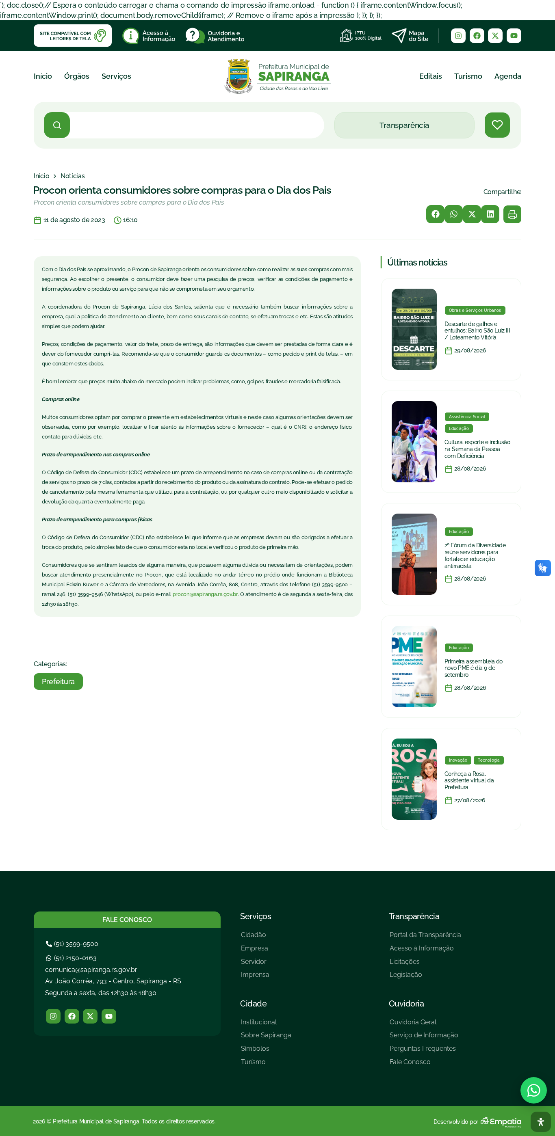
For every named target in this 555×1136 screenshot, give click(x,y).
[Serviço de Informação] (424, 1038)
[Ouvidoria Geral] (424, 1025)
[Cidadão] (255, 938)
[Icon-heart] (497, 125)
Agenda (507, 76)
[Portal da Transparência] (425, 938)
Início (43, 76)
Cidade (253, 1004)
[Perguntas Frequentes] (424, 1051)
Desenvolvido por (456, 1122)
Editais (430, 76)
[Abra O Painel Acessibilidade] (541, 1122)
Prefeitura (58, 681)
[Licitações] (425, 965)
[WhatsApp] (533, 1090)
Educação (459, 428)
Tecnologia (489, 760)
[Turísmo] (266, 1065)
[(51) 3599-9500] (73, 944)
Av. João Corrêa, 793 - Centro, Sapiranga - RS (113, 981)
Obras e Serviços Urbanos (475, 310)
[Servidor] (255, 965)
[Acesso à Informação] (425, 951)
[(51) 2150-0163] (72, 958)
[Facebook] (477, 35)
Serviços (116, 76)
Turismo (468, 76)
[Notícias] (73, 176)
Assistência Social (467, 417)
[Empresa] (255, 951)
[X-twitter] (495, 35)
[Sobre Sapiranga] (266, 1038)
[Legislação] (425, 978)
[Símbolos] (266, 1051)
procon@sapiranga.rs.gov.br (205, 594)
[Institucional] (266, 1025)
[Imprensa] (255, 978)
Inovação (458, 760)
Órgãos (76, 76)
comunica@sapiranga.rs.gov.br (91, 970)
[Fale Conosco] (424, 1065)
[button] (435, 214)
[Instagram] (458, 35)
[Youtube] (514, 35)
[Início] (41, 176)
